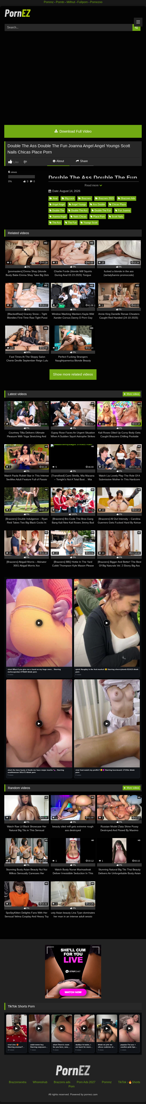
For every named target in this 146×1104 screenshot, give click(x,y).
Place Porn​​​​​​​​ (99, 216)
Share (83, 161)
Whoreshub (40, 1082)
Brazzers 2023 (106, 198)
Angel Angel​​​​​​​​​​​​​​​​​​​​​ (58, 204)
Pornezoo (96, 2)
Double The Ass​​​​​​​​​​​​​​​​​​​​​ (79, 210)
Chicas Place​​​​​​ (119, 204)
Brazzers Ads (128, 198)
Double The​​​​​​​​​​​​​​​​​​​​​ (58, 210)
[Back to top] (135, 1093)
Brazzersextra (17, 1082)
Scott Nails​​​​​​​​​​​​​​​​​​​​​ (117, 216)
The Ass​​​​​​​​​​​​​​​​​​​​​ (56, 222)
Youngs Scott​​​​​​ (90, 222)
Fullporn (82, 2)
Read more (92, 185)
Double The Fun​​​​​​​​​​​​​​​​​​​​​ (103, 210)
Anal (55, 198)
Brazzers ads (62, 1082)
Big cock (69, 198)
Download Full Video (75, 131)
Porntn (60, 2)
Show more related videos (73, 374)
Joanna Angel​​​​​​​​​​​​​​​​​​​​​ (59, 216)
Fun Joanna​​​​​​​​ (124, 210)
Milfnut (71, 2)
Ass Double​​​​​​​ (99, 204)
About (60, 161)
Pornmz (49, 2)
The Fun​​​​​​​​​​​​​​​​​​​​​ (72, 222)
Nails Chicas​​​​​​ (79, 216)
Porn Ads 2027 (86, 1082)
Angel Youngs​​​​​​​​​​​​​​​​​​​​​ (79, 204)
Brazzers (86, 198)
